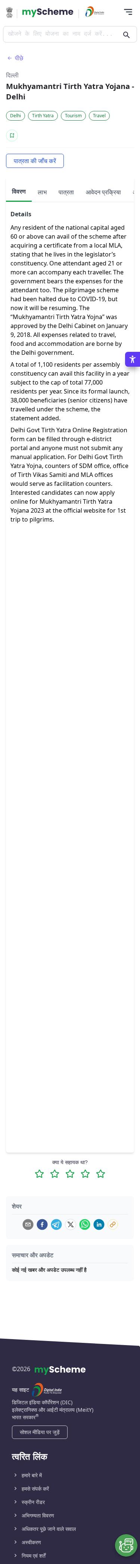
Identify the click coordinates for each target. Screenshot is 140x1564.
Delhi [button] (15, 115)
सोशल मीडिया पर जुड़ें (40, 1432)
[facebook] (42, 1224)
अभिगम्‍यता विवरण (38, 1515)
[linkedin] (99, 1224)
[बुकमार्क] (12, 135)
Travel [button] (99, 115)
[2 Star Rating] (54, 1173)
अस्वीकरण (31, 1542)
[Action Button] (48, 12)
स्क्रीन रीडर (33, 1502)
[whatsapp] (84, 1224)
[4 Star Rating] (85, 1173)
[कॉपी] (113, 1224)
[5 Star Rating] (100, 1173)
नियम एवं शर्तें (34, 1555)
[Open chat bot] (126, 1545)
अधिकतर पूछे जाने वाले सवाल (49, 1528)
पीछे (19, 58)
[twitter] (70, 1224)
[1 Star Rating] (39, 1173)
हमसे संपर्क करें (35, 1488)
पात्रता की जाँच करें (35, 161)
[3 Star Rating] (70, 1173)
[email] (28, 1224)
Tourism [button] (73, 115)
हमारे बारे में (32, 1475)
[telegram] (56, 1224)
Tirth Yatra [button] (43, 115)
